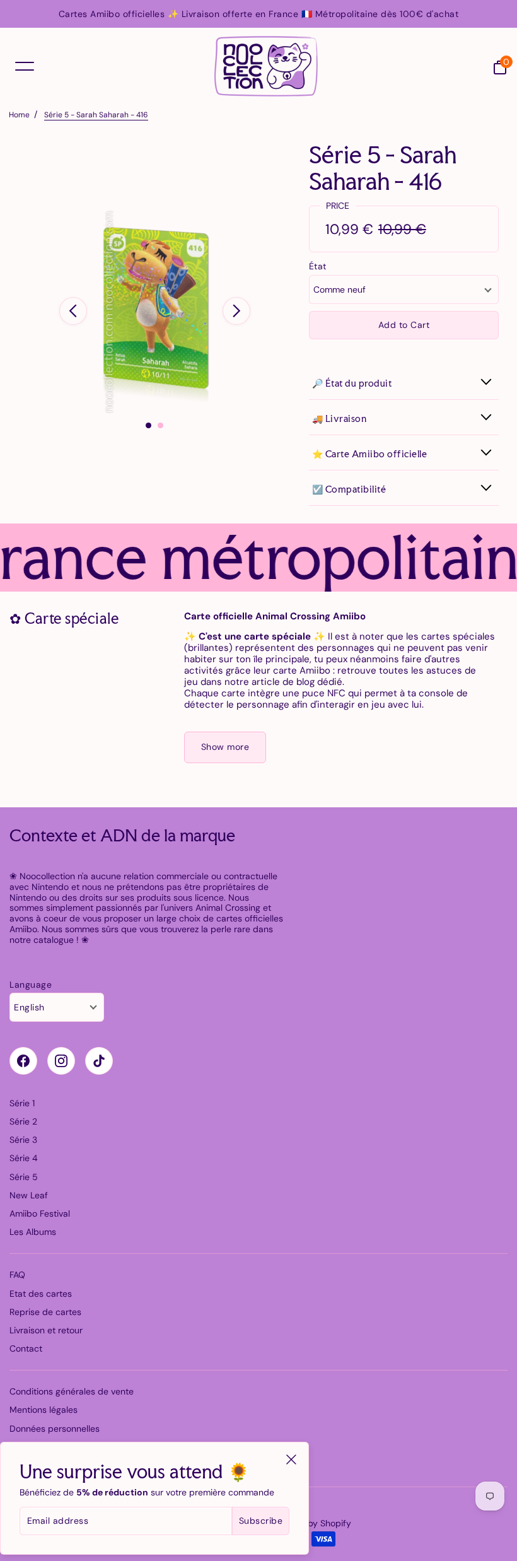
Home (19, 115)
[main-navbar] (24, 66)
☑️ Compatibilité (349, 489)
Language (30, 984)
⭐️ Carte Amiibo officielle (369, 454)
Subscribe (261, 1520)
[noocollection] (266, 66)
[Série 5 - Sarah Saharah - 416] (155, 312)
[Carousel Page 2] (160, 425)
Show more (225, 746)
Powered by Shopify (310, 1523)
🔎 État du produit (352, 383)
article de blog (283, 681)
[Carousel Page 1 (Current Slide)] (148, 425)
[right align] (236, 311)
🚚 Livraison (339, 418)
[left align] (73, 311)
